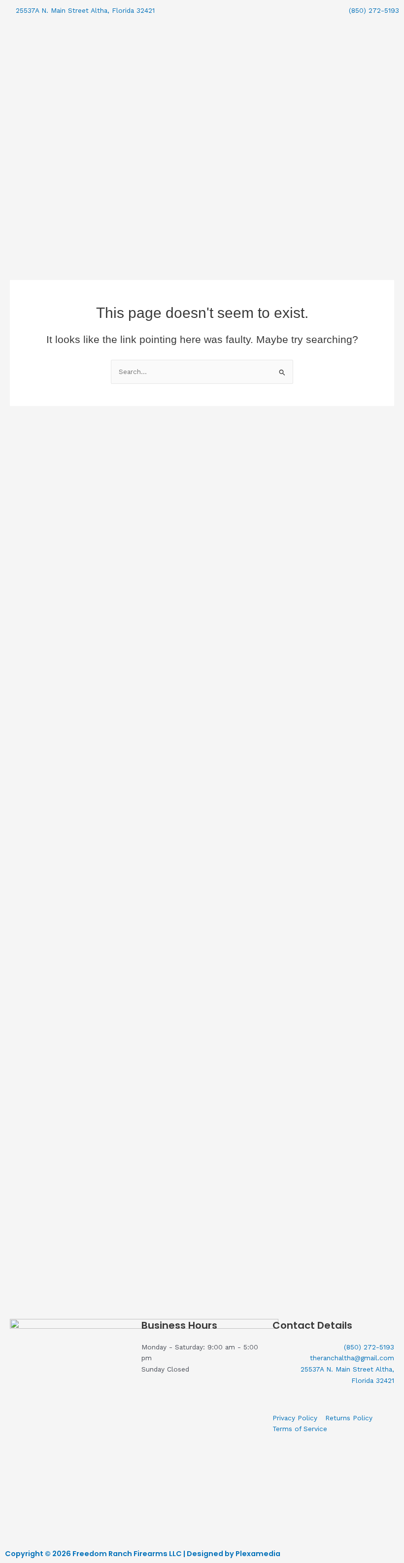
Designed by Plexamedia (233, 1554)
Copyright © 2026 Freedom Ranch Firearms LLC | (96, 1554)
